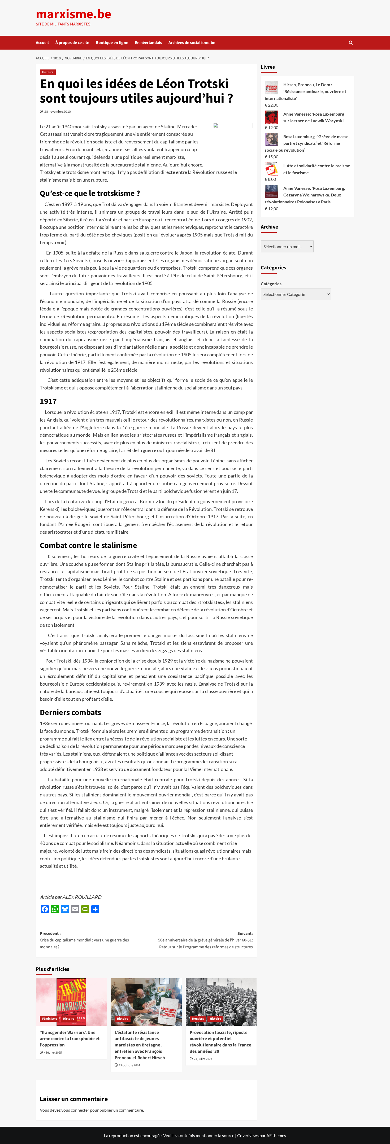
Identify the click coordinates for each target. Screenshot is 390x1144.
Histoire (47, 72)
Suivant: (205, 940)
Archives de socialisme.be (191, 43)
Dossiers (198, 1018)
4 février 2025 (53, 1052)
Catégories (271, 283)
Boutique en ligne (112, 43)
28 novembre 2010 (57, 111)
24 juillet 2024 (203, 1059)
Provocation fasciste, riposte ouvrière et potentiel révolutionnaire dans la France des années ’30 (220, 1042)
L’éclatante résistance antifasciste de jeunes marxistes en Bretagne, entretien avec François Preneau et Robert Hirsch (140, 1045)
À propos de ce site (72, 43)
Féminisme (49, 1018)
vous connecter (75, 1109)
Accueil (42, 43)
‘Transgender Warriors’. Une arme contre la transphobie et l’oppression (70, 1039)
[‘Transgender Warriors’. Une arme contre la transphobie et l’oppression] (71, 1001)
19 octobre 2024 (129, 1065)
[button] (351, 42)
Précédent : (84, 940)
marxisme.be (73, 14)
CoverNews (248, 1135)
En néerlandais (148, 43)
